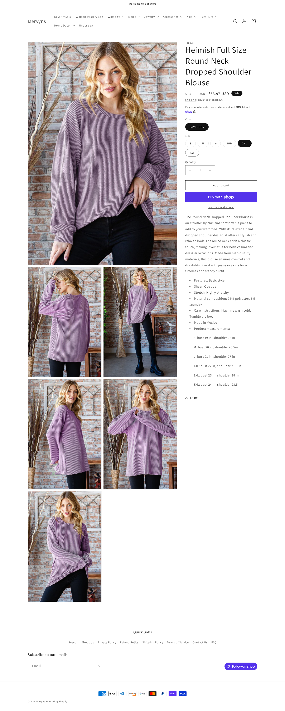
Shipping (190, 99)
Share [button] (194, 397)
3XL (192, 153)
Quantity (190, 162)
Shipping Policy (152, 642)
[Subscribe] (98, 666)
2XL (244, 143)
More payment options (221, 207)
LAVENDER (197, 127)
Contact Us (200, 642)
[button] (115, 16)
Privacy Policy (107, 642)
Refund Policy (129, 642)
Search (73, 642)
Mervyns (40, 701)
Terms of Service (178, 642)
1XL (231, 144)
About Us (88, 642)
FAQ (214, 642)
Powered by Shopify (56, 701)
